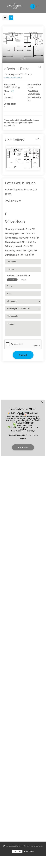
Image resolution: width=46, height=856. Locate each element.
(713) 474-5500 (13, 200)
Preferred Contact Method (18, 275)
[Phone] (32, 6)
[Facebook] (6, 214)
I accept (17, 851)
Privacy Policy (29, 851)
